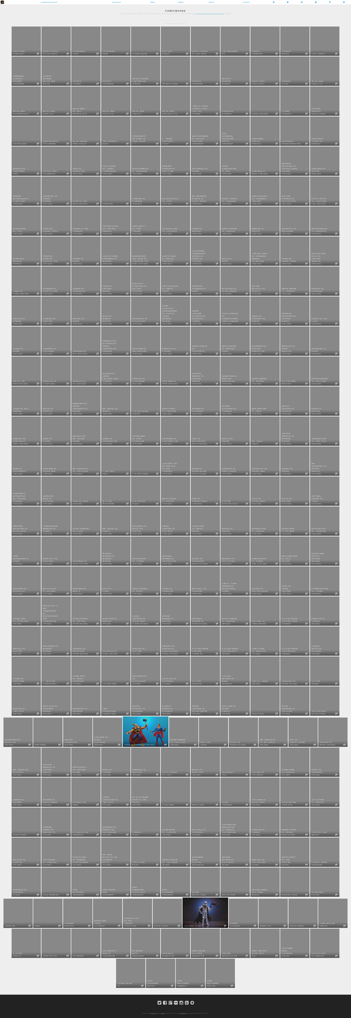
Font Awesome (183, 1013)
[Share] (38, 54)
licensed (163, 1013)
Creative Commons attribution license (210, 13)
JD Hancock (154, 1013)
